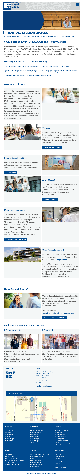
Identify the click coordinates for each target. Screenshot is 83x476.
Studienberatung (61, 436)
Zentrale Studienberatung (27, 32)
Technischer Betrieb (37, 464)
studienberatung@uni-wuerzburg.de (59, 313)
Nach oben (59, 458)
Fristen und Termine (37, 430)
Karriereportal (35, 436)
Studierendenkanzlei (62, 441)
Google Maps (61, 260)
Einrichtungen (10, 439)
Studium (8, 432)
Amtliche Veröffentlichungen (39, 443)
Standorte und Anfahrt (37, 456)
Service (58, 426)
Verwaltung (11, 36)
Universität (9, 430)
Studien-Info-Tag (53, 36)
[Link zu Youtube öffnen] (10, 377)
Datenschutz (40, 473)
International (10, 441)
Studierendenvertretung (63, 443)
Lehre (8, 436)
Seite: (56, 467)
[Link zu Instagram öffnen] (7, 373)
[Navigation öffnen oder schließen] (77, 4)
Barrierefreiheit (51, 473)
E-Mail (39, 382)
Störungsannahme (36, 462)
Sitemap (58, 454)
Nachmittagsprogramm (16, 239)
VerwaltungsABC (36, 441)
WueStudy (9, 454)
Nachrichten (34, 434)
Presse (33, 458)
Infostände (11, 172)
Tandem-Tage (50, 330)
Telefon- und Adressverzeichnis (40, 454)
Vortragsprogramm (53, 147)
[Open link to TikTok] (10, 373)
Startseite (9, 426)
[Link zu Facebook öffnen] (7, 377)
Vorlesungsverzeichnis (13, 458)
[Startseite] (4, 36)
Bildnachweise (60, 456)
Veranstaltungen (41, 36)
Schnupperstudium (14, 330)
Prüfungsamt (60, 439)
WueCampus (10, 456)
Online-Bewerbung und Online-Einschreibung (15, 461)
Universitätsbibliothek (62, 430)
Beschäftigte (35, 439)
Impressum (30, 473)
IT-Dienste (59, 432)
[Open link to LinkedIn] (14, 373)
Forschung (9, 434)
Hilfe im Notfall (35, 466)
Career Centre (60, 445)
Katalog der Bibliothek (12, 464)
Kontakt (39, 368)
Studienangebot (36, 432)
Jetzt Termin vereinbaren (55, 317)
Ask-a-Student (51, 199)
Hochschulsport (61, 434)
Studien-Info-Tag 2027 (67, 36)
